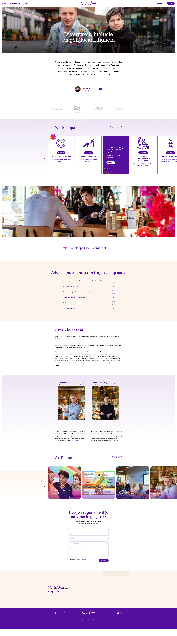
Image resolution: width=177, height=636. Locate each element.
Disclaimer (84, 619)
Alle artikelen (117, 457)
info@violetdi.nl (61, 613)
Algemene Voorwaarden (93, 619)
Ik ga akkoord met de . (78, 559)
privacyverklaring (82, 559)
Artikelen (160, 3)
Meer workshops (116, 127)
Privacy (79, 619)
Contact (171, 3)
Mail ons (111, 162)
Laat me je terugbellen (87, 90)
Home (4, 3)
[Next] (43, 158)
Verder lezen (75, 440)
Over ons (27, 3)
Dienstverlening (15, 3)
